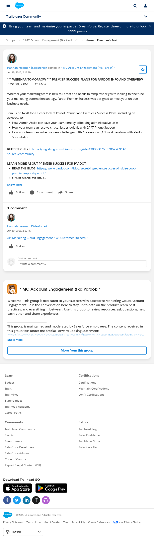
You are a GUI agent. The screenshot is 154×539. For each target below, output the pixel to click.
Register (104, 26)
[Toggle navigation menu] (146, 16)
